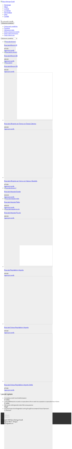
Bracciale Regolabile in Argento (14, 270)
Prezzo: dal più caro (9, 35)
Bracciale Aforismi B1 (10, 45)
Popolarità (7, 28)
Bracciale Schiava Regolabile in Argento (16, 327)
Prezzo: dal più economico (11, 33)
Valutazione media (9, 30)
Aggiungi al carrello (9, 50)
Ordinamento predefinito (11, 26)
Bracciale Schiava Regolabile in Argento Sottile (18, 385)
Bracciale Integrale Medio (12, 202)
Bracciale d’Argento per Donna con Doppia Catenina (20, 124)
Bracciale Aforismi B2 (11, 56)
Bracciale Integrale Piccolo (12, 213)
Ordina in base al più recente (11, 32)
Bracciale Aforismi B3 (11, 66)
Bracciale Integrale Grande (12, 192)
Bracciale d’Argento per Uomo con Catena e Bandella (20, 181)
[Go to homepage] (8, 1)
